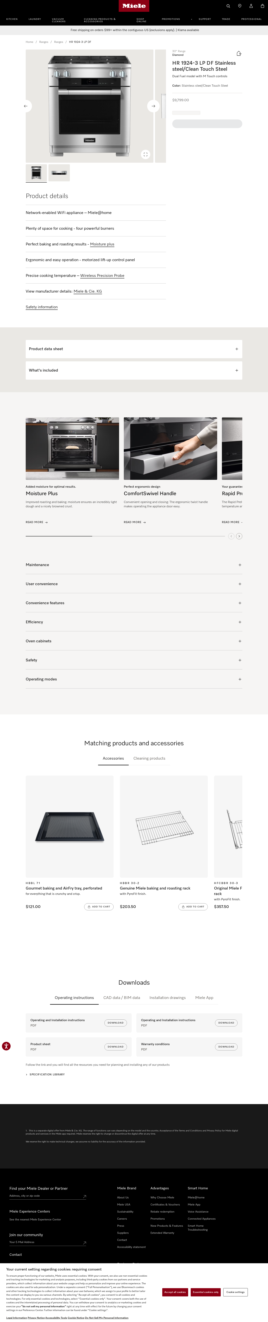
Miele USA (123, 1204)
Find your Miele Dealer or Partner (38, 1189)
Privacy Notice (36, 1318)
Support (205, 19)
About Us (123, 1197)
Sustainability (125, 1211)
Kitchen (12, 19)
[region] (96, 106)
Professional (251, 19)
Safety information (42, 307)
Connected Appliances (202, 1218)
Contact (122, 1240)
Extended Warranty (162, 1233)
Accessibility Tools (56, 1318)
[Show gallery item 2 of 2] (59, 173)
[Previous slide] (25, 106)
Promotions (171, 19)
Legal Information (16, 1318)
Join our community (26, 1235)
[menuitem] (14, 19)
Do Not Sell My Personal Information (107, 1318)
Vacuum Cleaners (59, 20)
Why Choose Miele (162, 1197)
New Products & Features (166, 1226)
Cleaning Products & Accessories (100, 20)
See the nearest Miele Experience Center (35, 1219)
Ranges (43, 42)
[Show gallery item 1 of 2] (36, 173)
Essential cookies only (206, 1292)
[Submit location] (84, 1196)
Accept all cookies (175, 1292)
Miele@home (196, 1197)
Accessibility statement (131, 1247)
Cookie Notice (76, 1318)
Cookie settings (235, 1292)
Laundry (35, 19)
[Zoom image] (145, 154)
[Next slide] (153, 106)
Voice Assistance (198, 1211)
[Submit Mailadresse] (84, 1243)
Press (120, 1226)
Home (29, 42)
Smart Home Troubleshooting (198, 1228)
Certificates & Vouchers (165, 1204)
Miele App (204, 998)
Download (116, 1023)
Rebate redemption (162, 1211)
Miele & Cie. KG (88, 291)
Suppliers (123, 1233)
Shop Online (142, 20)
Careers (122, 1218)
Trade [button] (226, 19)
